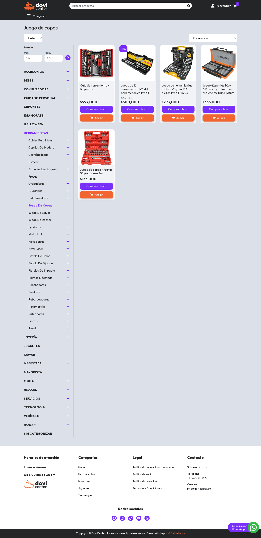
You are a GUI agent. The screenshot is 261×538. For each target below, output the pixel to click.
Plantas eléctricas (40, 278)
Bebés (28, 80)
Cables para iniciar (40, 140)
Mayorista (33, 372)
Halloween (34, 124)
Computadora (36, 89)
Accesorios (34, 71)
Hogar (30, 425)
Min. (26, 52)
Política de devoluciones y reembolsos (156, 467)
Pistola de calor (39, 256)
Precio (28, 47)
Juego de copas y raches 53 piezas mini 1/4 (96, 171)
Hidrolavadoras (38, 198)
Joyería (30, 337)
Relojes (30, 390)
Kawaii (29, 355)
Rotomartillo (36, 307)
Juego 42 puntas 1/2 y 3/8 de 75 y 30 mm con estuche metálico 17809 (218, 89)
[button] (220, 5)
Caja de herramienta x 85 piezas (94, 87)
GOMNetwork (176, 533)
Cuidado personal (40, 98)
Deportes (32, 107)
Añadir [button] (99, 118)
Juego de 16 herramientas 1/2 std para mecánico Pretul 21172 (135, 90)
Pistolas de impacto (41, 270)
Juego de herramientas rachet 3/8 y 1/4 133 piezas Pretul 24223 (177, 89)
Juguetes (32, 346)
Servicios (32, 398)
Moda (29, 381)
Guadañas (35, 191)
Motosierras (36, 241)
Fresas (32, 176)
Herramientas (36, 133)
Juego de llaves (39, 213)
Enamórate (34, 115)
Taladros (34, 328)
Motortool (35, 234)
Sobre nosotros (197, 467)
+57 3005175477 (197, 478)
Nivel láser (35, 249)
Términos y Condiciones (147, 488)
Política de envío (142, 474)
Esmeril (33, 162)
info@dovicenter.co (199, 488)
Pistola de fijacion (40, 263)
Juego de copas (40, 205)
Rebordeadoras (38, 299)
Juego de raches (40, 220)
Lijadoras (34, 227)
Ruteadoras (36, 314)
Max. (48, 52)
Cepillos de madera (41, 147)
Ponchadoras (37, 285)
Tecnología (34, 407)
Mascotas (32, 363)
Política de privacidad (145, 481)
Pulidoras (34, 292)
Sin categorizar (38, 433)
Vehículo (32, 416)
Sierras (33, 321)
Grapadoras (36, 183)
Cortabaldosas (38, 155)
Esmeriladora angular (42, 169)
